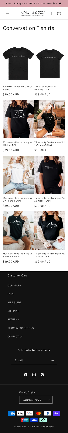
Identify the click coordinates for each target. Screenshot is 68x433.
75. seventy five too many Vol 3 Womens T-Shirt (18, 255)
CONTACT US (15, 336)
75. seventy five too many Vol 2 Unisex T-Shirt (49, 199)
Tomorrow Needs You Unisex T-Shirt (17, 88)
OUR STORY (14, 285)
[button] (7, 13)
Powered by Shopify (44, 426)
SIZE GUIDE (14, 302)
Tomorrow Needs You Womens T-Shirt (45, 88)
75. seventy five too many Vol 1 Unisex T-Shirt (18, 144)
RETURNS (13, 319)
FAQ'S (11, 294)
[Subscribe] (53, 360)
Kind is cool (28, 426)
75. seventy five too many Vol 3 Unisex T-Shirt (49, 255)
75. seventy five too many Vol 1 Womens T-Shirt (49, 144)
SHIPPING (13, 311)
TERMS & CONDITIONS (21, 328)
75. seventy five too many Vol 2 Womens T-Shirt (18, 199)
